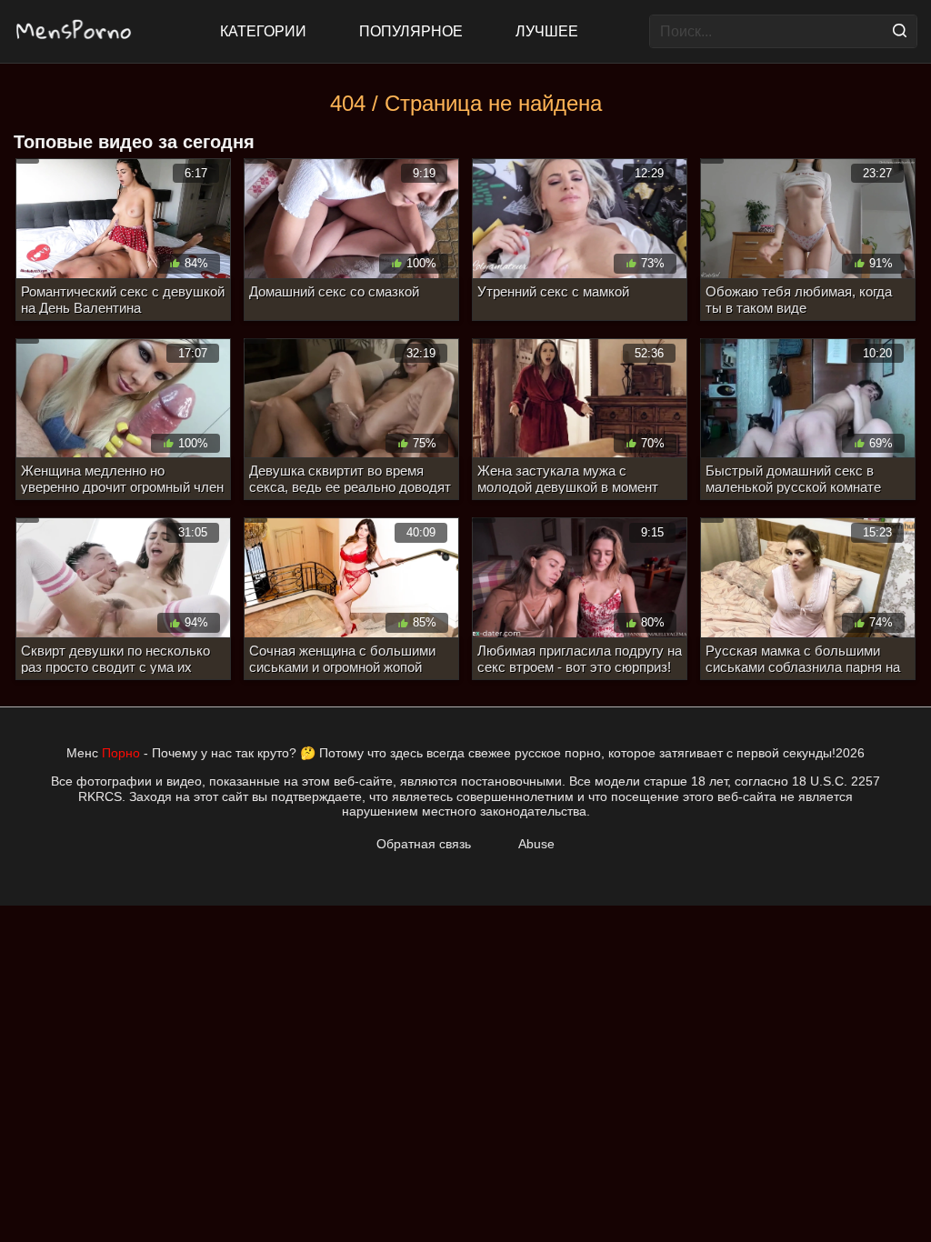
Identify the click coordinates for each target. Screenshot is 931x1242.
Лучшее (547, 31)
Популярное (411, 31)
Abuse (536, 843)
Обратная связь (423, 843)
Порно (121, 753)
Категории (263, 31)
